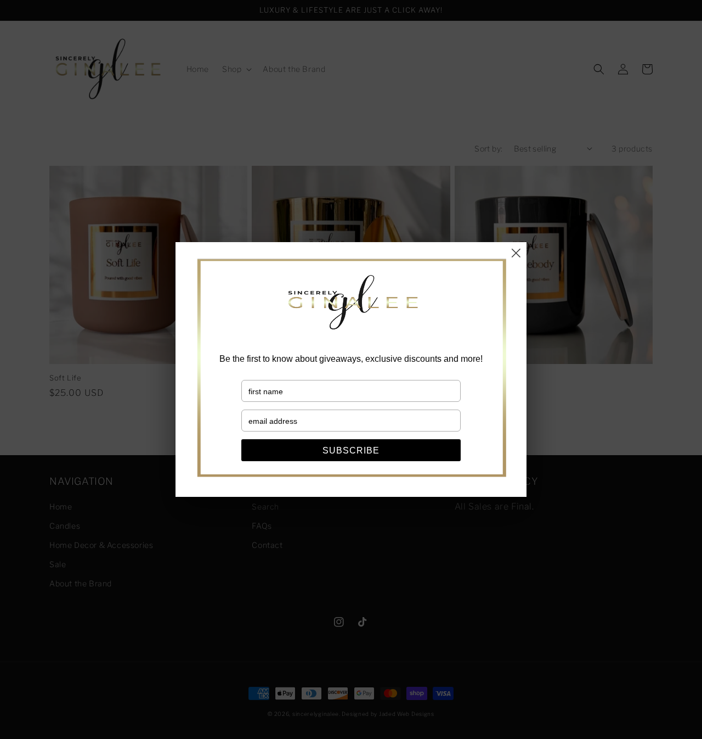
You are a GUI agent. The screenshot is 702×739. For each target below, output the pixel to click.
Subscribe (351, 450)
